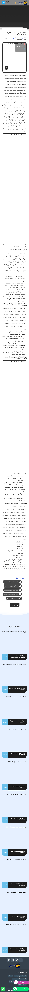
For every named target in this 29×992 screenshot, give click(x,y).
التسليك (10, 976)
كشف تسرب (12, 981)
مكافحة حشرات (22, 984)
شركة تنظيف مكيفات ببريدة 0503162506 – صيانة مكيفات (17, 656)
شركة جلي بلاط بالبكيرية (13, 598)
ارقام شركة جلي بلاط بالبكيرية (11, 586)
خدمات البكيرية (19, 46)
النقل (14, 978)
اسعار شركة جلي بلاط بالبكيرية (11, 590)
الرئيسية (24, 976)
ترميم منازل (17, 976)
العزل (18, 978)
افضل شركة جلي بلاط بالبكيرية (11, 594)
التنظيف (24, 978)
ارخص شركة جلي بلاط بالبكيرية (11, 581)
